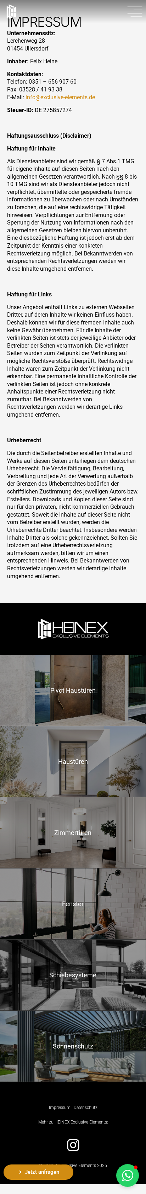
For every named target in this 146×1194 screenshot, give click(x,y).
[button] (127, 1175)
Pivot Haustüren (73, 690)
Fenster (73, 904)
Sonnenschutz (73, 1046)
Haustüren (73, 761)
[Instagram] (73, 1145)
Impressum (60, 1107)
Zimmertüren (72, 832)
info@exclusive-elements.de (60, 97)
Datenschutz (85, 1107)
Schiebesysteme (72, 975)
